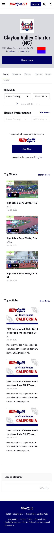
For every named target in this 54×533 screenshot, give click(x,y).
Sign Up (35, 4)
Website (12, 51)
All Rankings (44, 488)
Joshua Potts (42, 514)
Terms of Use (40, 519)
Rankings (16, 74)
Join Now (27, 149)
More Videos (44, 175)
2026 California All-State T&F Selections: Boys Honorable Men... (22, 333)
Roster (6, 80)
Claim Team (27, 60)
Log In (39, 157)
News (48, 74)
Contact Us (13, 519)
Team (5, 74)
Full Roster (45, 112)
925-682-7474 (23, 51)
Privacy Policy (26, 519)
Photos (38, 74)
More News (45, 301)
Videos (27, 74)
